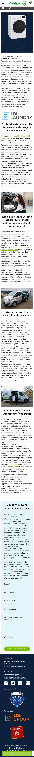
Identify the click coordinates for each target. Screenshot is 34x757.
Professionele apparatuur (13, 675)
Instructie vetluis (10, 664)
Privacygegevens (12, 750)
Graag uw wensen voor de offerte (14, 619)
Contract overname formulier (14, 666)
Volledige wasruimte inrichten (15, 677)
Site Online (20, 748)
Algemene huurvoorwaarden (14, 661)
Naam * (7, 584)
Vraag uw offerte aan (17, 649)
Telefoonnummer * (11, 609)
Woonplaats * (9, 637)
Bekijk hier (14, 464)
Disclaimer (23, 750)
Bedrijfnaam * (9, 601)
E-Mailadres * (9, 592)
